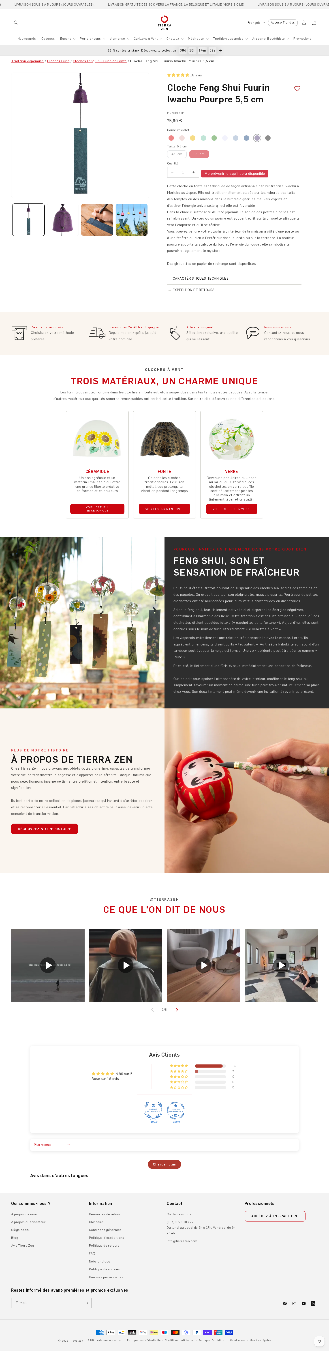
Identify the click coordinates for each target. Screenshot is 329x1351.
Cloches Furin (58, 61)
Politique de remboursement (105, 1340)
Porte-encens (90, 39)
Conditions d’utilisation (179, 1340)
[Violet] (257, 138)
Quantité (173, 163)
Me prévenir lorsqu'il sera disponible (235, 173)
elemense (117, 39)
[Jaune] (193, 138)
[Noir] (268, 138)
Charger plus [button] (164, 1164)
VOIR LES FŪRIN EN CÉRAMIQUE (97, 509)
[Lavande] (225, 138)
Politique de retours (104, 1245)
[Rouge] (171, 138)
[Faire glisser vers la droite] (176, 1009)
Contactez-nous (179, 1214)
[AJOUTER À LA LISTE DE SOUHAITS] (295, 88)
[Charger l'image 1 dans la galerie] (28, 220)
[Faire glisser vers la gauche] (152, 1009)
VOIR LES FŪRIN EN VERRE (232, 509)
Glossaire (96, 1222)
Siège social (20, 1230)
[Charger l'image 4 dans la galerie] (131, 220)
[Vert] (214, 138)
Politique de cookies (104, 1269)
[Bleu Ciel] (236, 138)
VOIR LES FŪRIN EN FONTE (164, 509)
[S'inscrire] (87, 1303)
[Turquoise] (203, 138)
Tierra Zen (76, 1340)
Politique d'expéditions (106, 1238)
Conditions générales (105, 1230)
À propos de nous (24, 1214)
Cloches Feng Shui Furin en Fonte (100, 61)
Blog (14, 1238)
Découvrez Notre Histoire (44, 829)
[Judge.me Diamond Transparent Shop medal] (176, 1111)
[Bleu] (246, 138)
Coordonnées (238, 1340)
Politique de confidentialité (144, 1340)
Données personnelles (106, 1277)
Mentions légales (260, 1340)
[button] (16, 23)
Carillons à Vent (146, 39)
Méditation (196, 39)
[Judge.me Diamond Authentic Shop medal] (153, 1111)
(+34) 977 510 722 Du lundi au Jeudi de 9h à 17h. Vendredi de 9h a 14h (201, 1227)
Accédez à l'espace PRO (275, 1216)
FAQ (92, 1253)
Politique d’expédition (212, 1340)
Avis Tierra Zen (22, 1245)
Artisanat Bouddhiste (268, 39)
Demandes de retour (105, 1214)
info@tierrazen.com (182, 1241)
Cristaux (173, 39)
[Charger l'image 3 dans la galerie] (97, 220)
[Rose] (182, 138)
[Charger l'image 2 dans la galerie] (63, 220)
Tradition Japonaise (228, 39)
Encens (65, 39)
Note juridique (99, 1261)
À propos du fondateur (28, 1222)
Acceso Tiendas (283, 22)
